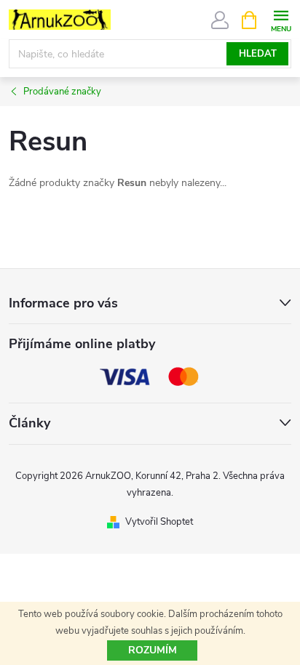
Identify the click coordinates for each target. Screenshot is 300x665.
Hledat (258, 53)
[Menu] (280, 19)
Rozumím (152, 650)
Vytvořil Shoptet (159, 521)
